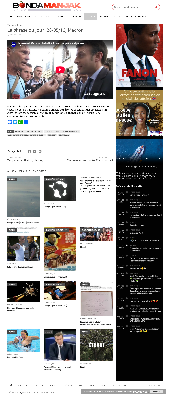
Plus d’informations (140, 391)
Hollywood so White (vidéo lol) (25, 160)
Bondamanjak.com (20, 392)
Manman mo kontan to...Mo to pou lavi (90, 160)
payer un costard (71, 132)
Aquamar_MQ (149, 166)
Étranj (82, 367)
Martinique (23, 16)
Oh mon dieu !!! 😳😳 (138, 268)
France (91, 16)
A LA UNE (12, 179)
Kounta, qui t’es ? (136, 233)
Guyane (59, 16)
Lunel (58, 132)
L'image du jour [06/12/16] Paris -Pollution (23, 222)
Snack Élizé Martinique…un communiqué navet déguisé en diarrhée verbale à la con (145, 310)
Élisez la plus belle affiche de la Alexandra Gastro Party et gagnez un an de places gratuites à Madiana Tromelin (145, 291)
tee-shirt (52, 135)
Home (10, 25)
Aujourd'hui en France (54, 179)
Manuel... (83, 247)
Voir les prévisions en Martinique (136, 175)
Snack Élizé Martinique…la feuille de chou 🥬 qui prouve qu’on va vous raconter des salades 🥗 (145, 278)
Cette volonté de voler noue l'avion (20, 267)
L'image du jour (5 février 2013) (55, 305)
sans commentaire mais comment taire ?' (26, 135)
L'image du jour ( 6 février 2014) (55, 277)
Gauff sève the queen (138, 225)
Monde (104, 16)
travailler (64, 135)
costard (19, 132)
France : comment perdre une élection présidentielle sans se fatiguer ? (144, 259)
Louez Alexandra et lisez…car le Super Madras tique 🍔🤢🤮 (144, 330)
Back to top (152, 385)
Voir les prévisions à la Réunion (134, 178)
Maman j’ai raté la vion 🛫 (140, 195)
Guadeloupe (42, 16)
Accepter (156, 391)
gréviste (49, 132)
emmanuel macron (34, 132)
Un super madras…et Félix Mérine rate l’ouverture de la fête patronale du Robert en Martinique (145, 205)
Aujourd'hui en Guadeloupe (56, 230)
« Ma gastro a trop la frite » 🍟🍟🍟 (144, 301)
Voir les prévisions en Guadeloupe (136, 173)
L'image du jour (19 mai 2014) (55, 206)
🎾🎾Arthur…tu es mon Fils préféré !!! (144, 240)
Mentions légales (135, 16)
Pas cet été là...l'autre (15, 357)
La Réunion (75, 16)
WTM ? (116, 16)
